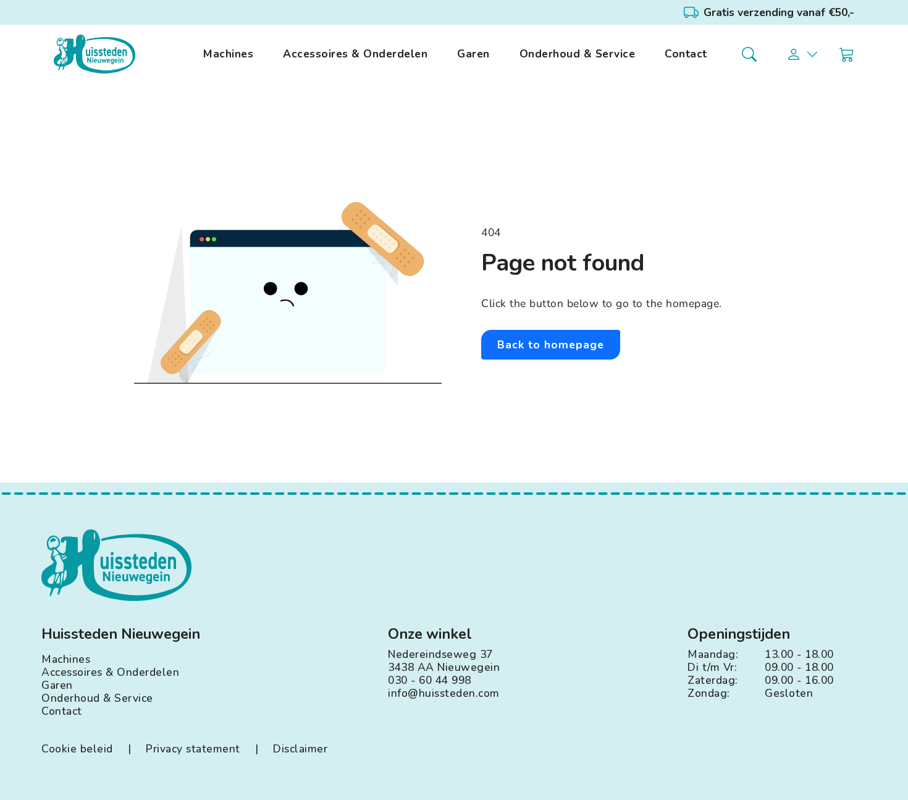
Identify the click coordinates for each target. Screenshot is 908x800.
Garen (473, 54)
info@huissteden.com (444, 693)
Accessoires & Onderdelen (355, 54)
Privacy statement (193, 749)
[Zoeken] (749, 54)
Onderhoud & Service (577, 54)
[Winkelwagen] (846, 54)
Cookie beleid (77, 749)
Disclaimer (300, 749)
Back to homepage (550, 344)
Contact (686, 54)
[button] (803, 54)
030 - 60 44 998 (429, 680)
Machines (228, 54)
